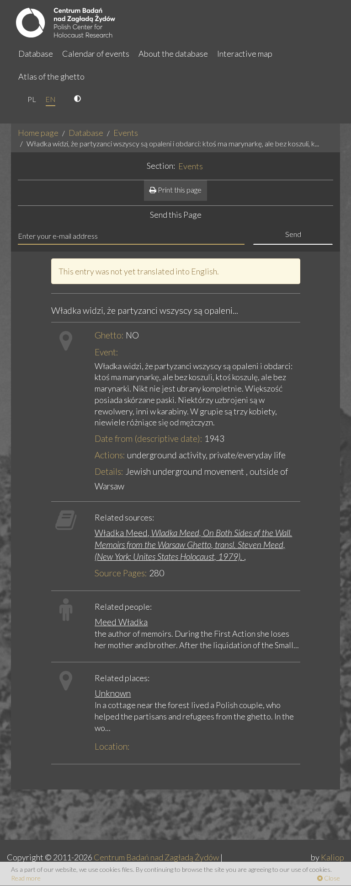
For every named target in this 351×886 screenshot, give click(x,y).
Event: (106, 352)
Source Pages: (121, 573)
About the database (173, 53)
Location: (112, 746)
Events (125, 133)
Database (35, 53)
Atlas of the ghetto (51, 76)
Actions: (110, 455)
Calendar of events (95, 53)
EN (50, 99)
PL (31, 99)
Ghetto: (109, 335)
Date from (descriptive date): (148, 438)
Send (293, 234)
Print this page (179, 189)
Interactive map (244, 53)
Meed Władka (121, 622)
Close (331, 878)
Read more (26, 878)
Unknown (113, 693)
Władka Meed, (193, 544)
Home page (38, 133)
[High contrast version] (78, 99)
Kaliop (332, 857)
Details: (109, 471)
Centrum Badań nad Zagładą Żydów (156, 857)
